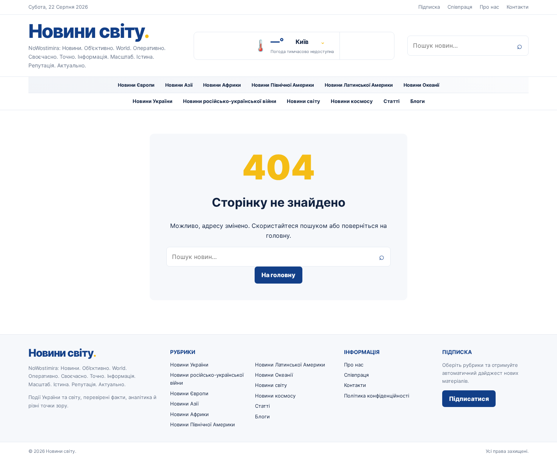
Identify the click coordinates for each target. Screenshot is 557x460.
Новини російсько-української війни (229, 101)
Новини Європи (136, 85)
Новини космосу (352, 101)
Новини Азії (178, 85)
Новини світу (88, 31)
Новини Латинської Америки (359, 85)
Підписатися (469, 398)
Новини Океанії (421, 85)
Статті (391, 101)
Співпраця (459, 7)
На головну (278, 275)
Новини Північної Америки (283, 85)
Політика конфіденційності (376, 396)
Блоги (417, 101)
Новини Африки (222, 85)
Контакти (518, 7)
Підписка (429, 7)
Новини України (152, 101)
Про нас (489, 7)
